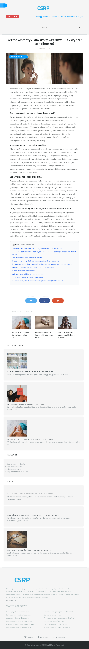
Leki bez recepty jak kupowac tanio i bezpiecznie (33, 267)
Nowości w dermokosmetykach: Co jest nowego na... (33, 515)
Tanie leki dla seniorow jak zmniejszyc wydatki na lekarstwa (37, 248)
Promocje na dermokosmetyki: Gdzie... (59, 618)
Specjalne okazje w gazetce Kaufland (25, 404)
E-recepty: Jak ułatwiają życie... (18, 612)
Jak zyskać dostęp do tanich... (17, 618)
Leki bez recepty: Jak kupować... (18, 615)
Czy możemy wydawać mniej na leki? (20, 624)
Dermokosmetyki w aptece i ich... (19, 621)
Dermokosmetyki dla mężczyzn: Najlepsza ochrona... (67, 334)
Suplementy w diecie (16, 464)
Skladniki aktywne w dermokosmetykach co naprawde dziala (37, 280)
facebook (44, 637)
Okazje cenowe (14, 469)
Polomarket (11, 600)
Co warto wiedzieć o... (52, 615)
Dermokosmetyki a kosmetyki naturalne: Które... (44, 334)
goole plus (60, 637)
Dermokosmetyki (18, 57)
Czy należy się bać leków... (54, 621)
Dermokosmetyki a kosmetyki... (56, 624)
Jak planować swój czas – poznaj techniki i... (29, 550)
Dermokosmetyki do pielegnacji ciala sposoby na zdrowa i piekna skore (42, 264)
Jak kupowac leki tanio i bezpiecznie (27, 274)
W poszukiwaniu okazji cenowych (57, 627)
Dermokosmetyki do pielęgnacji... (19, 627)
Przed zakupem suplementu (23, 271)
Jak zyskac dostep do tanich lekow (27, 258)
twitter (30, 637)
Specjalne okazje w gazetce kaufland (27, 277)
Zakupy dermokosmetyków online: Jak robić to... (31, 372)
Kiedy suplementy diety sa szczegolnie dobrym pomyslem (36, 261)
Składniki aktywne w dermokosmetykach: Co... (20, 334)
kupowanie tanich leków (17, 471)
